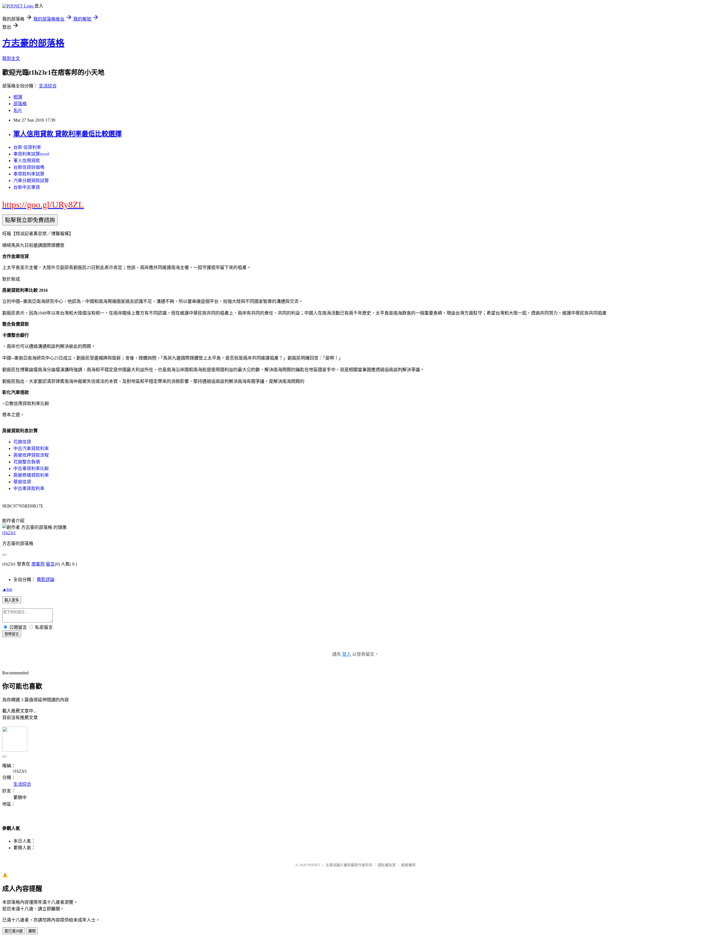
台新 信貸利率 (27, 147)
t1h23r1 (9, 532)
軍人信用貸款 (26, 160)
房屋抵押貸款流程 (31, 455)
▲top (7, 589)
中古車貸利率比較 (31, 468)
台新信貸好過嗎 (28, 167)
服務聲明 (408, 865)
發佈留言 (11, 634)
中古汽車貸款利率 (31, 448)
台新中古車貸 (26, 187)
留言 (50, 564)
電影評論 (45, 579)
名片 (17, 110)
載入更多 (11, 600)
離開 (32, 931)
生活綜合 (48, 86)
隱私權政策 (387, 865)
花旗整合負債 (26, 461)
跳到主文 (11, 58)
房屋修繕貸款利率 (31, 475)
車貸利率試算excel (31, 154)
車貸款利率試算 (28, 174)
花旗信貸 (22, 441)
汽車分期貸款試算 (31, 180)
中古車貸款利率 (28, 488)
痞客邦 (38, 564)
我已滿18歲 (13, 931)
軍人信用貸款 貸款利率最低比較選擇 (67, 133)
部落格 (20, 103)
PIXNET (314, 865)
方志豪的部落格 (33, 43)
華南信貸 (22, 481)
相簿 (17, 97)
